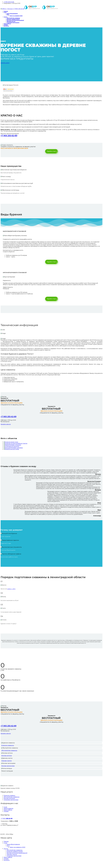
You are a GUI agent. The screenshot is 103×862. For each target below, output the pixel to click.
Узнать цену (5, 63)
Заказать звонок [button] (6, 424)
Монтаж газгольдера (7, 766)
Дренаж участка (11, 21)
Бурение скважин (9, 795)
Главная (6, 11)
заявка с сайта (11, 589)
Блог (8, 14)
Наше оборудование (12, 13)
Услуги (5, 16)
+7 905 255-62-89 (9, 2)
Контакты (6, 26)
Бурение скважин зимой (13, 19)
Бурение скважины (7, 745)
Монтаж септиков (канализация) (15, 20)
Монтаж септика (6, 755)
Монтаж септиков (9, 798)
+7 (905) (6, 818)
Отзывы (6, 24)
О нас (5, 12)
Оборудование (8, 808)
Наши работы (7, 23)
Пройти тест (51, 151)
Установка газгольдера (13, 22)
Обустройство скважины (13, 18)
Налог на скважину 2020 (16, 15)
